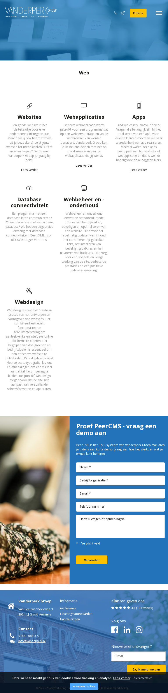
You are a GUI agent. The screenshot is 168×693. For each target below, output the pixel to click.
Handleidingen (70, 619)
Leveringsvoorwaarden (76, 614)
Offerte (138, 13)
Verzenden (92, 560)
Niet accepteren (143, 678)
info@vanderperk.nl (32, 641)
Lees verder (29, 170)
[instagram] (139, 630)
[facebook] (114, 630)
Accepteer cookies (84, 686)
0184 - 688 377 (29, 636)
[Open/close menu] (159, 12)
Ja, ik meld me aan (146, 669)
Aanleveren (68, 608)
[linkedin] (127, 630)
